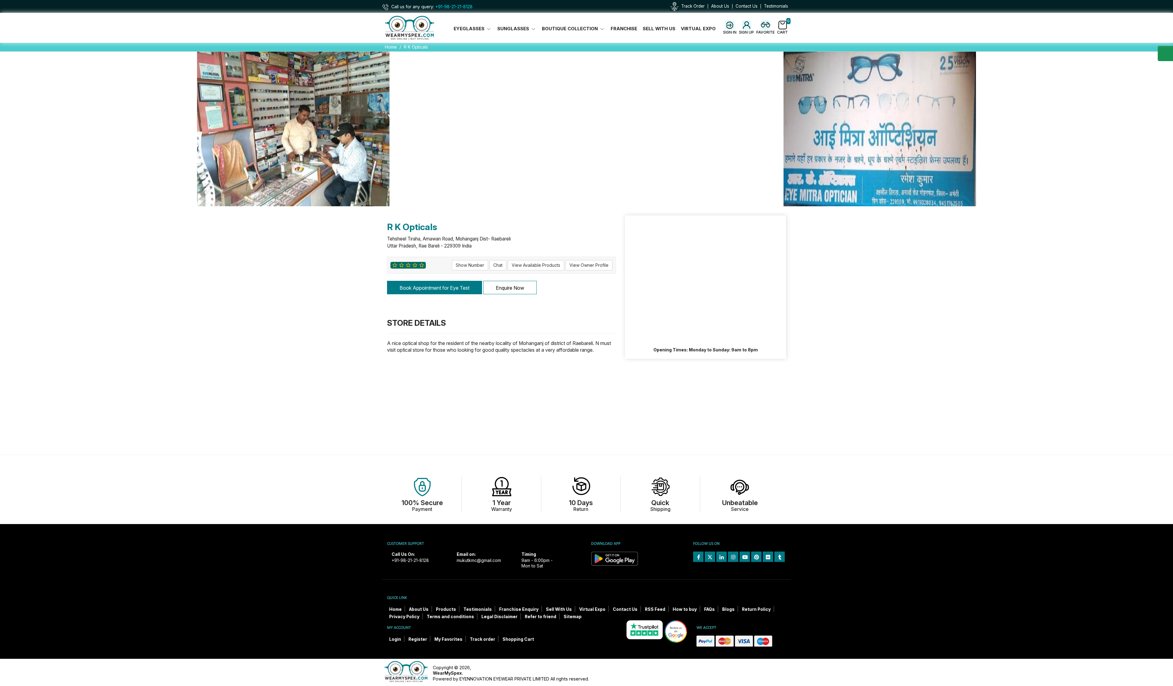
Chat (497, 265)
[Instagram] (733, 557)
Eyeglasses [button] (470, 28)
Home (391, 47)
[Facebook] (698, 557)
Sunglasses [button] (513, 28)
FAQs (709, 609)
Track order (482, 639)
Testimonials (776, 6)
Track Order (693, 6)
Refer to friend (540, 616)
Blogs (728, 609)
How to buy (685, 609)
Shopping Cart (518, 639)
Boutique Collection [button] (570, 28)
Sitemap (573, 616)
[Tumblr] (779, 557)
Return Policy (756, 609)
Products (446, 609)
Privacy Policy (404, 616)
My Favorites (448, 639)
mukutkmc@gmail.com (479, 560)
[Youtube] (745, 557)
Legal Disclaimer (499, 616)
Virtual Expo (698, 28)
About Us (720, 6)
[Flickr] (768, 557)
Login (395, 639)
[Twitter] (710, 557)
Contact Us (747, 6)
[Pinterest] (756, 557)
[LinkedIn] (721, 557)
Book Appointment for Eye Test (435, 288)
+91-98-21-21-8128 (454, 6)
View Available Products (536, 265)
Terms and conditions (450, 616)
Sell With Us (659, 28)
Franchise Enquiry (519, 609)
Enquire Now (510, 288)
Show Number (470, 265)
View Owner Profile (588, 265)
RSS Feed (655, 609)
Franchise (624, 28)
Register (417, 639)
